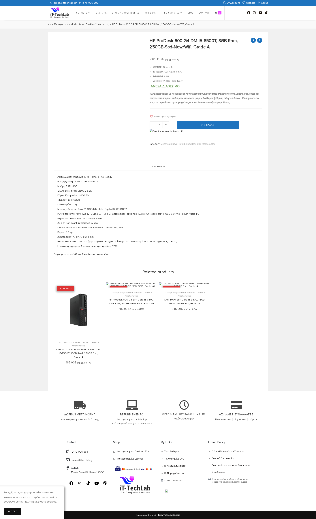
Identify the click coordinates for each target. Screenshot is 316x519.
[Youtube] (96, 483)
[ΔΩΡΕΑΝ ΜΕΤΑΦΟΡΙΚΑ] (80, 405)
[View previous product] (253, 40)
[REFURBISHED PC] (132, 405)
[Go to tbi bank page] (166, 131)
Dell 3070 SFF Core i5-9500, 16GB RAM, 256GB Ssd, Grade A (184, 301)
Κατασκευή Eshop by (158, 515)
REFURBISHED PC (132, 414)
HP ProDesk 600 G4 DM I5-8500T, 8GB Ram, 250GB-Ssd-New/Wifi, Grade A (153, 24)
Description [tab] (158, 166)
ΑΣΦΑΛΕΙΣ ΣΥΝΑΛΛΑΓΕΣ (236, 414)
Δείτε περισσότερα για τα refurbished (132, 423)
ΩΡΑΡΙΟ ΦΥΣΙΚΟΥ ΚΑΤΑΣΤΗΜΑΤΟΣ (184, 414)
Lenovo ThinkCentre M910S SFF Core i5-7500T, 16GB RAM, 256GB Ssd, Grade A (78, 353)
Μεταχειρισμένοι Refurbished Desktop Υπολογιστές (188, 144)
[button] (163, 115)
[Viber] (105, 483)
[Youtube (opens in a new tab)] (260, 12)
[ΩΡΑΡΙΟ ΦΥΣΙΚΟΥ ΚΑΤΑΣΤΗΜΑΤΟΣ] (184, 405)
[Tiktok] (88, 483)
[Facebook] (71, 483)
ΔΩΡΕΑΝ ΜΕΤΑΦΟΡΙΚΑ (80, 414)
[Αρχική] (49, 24)
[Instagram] (80, 483)
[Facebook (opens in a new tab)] (249, 12)
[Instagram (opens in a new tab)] (254, 12)
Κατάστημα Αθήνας (184, 418)
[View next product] (259, 40)
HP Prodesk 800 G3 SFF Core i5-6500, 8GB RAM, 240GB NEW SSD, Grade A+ (131, 301)
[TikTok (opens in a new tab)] (266, 12)
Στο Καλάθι (208, 125)
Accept (12, 511)
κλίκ (106, 254)
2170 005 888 (90, 2)
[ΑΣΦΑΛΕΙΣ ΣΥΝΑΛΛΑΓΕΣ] (236, 405)
